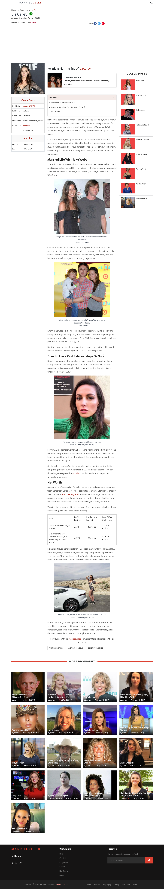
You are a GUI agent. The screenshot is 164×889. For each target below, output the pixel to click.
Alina (16, 700)
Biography (63, 862)
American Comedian (75, 648)
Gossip (62, 867)
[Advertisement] (82, 44)
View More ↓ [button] (28, 130)
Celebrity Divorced (95, 648)
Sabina (124, 798)
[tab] (82, 97)
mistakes (76, 473)
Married (30, 2)
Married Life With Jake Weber (63, 103)
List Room (63, 871)
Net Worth (55, 112)
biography (24, 10)
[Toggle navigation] (13, 3)
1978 (33, 106)
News (61, 875)
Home (61, 854)
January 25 (27, 106)
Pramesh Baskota (56, 798)
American (26, 125)
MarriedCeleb (75, 639)
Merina (52, 700)
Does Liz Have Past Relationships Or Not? (68, 107)
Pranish (33, 22)
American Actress (56, 648)
